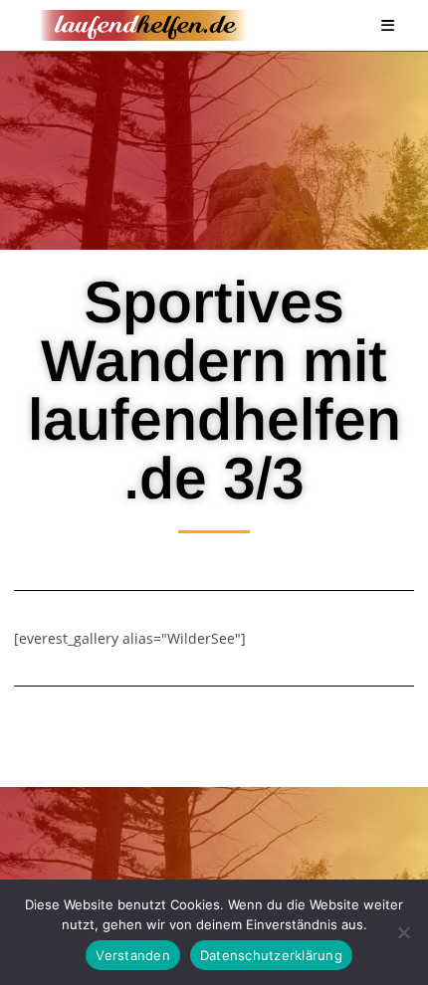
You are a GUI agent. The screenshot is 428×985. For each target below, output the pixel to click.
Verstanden (133, 955)
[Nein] (403, 932)
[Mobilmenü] (388, 25)
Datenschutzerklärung (271, 955)
